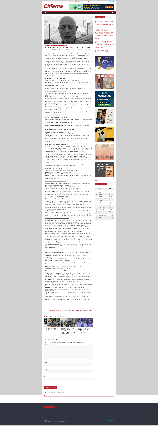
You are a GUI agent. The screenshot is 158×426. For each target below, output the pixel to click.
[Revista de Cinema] (45, 13)
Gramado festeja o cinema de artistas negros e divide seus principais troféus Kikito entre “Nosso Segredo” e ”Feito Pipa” (104, 41)
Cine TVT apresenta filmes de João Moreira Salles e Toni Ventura (61, 305)
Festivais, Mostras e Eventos (50, 45)
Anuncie (98, 12)
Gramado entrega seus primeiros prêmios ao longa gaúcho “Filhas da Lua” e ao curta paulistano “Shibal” (104, 46)
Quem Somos (91, 12)
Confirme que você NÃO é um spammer (54, 392)
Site (45, 377)
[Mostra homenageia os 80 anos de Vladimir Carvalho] (52, 319)
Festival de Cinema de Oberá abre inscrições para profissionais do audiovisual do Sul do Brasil (104, 21)
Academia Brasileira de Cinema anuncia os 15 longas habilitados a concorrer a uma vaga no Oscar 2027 (104, 37)
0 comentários (62, 49)
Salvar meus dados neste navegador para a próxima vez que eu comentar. (62, 384)
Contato (45, 412)
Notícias (49, 12)
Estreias (62, 12)
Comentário (47, 344)
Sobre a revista (47, 414)
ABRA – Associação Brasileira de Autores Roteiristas (76, 49)
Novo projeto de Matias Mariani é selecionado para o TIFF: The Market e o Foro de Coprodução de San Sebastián (71, 1)
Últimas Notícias (63, 45)
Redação (57, 49)
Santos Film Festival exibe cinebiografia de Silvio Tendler (84, 329)
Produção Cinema (69, 12)
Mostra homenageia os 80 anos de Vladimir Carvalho (51, 328)
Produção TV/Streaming (81, 12)
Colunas (56, 12)
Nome (45, 362)
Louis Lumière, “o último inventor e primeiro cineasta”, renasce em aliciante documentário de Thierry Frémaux (68, 330)
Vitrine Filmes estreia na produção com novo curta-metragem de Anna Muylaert (71, 310)
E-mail (45, 369)
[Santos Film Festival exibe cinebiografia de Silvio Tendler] (85, 319)
